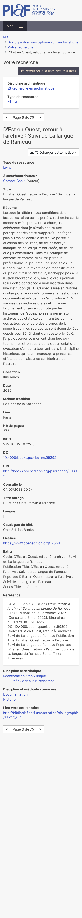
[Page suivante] (40, 117)
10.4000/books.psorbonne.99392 (29, 457)
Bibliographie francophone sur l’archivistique (43, 42)
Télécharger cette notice (54, 152)
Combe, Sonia (14, 181)
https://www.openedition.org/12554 (31, 543)
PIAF (6, 37)
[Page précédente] (6, 117)
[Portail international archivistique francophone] (41, 10)
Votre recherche (20, 47)
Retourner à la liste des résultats (50, 71)
